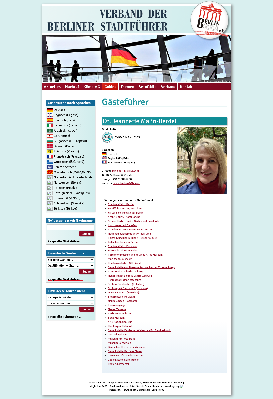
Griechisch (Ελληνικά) (69, 162)
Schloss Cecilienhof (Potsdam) (126, 284)
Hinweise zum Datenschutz (136, 389)
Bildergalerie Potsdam (121, 296)
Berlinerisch (62, 136)
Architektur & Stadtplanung (124, 217)
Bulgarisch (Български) (70, 141)
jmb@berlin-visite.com (125, 170)
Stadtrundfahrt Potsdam (122, 246)
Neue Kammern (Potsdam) (123, 292)
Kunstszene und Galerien (122, 225)
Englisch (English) (66, 115)
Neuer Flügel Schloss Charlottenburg (130, 275)
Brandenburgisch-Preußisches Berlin (130, 229)
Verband (168, 86)
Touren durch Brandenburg (123, 250)
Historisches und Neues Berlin (125, 212)
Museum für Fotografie (121, 338)
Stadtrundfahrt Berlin (121, 204)
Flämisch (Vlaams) (66, 151)
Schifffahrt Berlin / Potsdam (125, 208)
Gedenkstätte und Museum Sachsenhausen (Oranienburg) (141, 267)
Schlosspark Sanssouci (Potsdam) (128, 288)
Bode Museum (116, 317)
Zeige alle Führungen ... (64, 317)
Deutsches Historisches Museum (127, 347)
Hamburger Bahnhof (120, 326)
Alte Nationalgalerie (120, 322)
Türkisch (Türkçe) (65, 209)
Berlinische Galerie (119, 313)
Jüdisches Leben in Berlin (123, 242)
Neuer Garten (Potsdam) (122, 301)
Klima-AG (91, 86)
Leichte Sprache (65, 167)
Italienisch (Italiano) (67, 125)
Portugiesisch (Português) (72, 193)
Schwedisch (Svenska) (69, 203)
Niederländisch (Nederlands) (74, 177)
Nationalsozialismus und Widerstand (129, 233)
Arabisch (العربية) (65, 131)
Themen (127, 86)
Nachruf (72, 86)
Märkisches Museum (120, 259)
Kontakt (187, 86)
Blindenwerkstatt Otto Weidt (125, 263)
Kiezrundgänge (116, 305)
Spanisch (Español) (67, 120)
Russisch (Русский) (67, 198)
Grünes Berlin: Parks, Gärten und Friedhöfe (133, 221)
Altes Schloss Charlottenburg (125, 271)
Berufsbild (147, 86)
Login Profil (158, 389)
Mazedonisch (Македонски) (73, 172)
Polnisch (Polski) (65, 188)
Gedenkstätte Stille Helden (123, 359)
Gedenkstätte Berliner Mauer (125, 351)
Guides (110, 86)
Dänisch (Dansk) (65, 146)
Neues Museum (117, 309)
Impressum (115, 389)
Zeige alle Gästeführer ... (65, 241)
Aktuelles (52, 86)
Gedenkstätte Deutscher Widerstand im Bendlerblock (139, 330)
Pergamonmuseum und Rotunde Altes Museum (135, 254)
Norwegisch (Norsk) (67, 183)
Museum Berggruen (119, 343)
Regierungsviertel (118, 364)
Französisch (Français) (69, 157)
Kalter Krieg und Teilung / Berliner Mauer (132, 238)
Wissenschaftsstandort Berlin (125, 355)
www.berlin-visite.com (126, 183)
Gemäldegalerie (117, 334)
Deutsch (59, 110)
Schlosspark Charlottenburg (124, 280)
